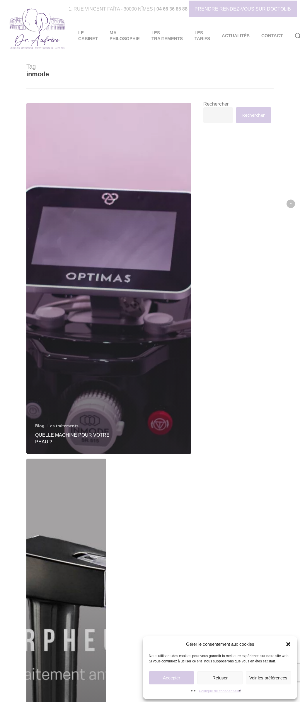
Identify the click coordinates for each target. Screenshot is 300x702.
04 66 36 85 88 (172, 8)
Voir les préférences (268, 677)
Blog (40, 425)
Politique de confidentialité (220, 691)
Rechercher (216, 104)
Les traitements (63, 425)
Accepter (171, 677)
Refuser (220, 677)
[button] (288, 644)
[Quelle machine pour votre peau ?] (108, 278)
